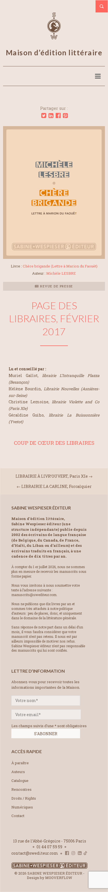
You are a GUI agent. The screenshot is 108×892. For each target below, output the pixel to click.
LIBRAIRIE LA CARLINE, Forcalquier (56, 486)
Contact (17, 815)
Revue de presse (56, 286)
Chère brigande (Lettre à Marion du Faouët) (60, 266)
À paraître (20, 762)
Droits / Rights (23, 798)
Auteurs (18, 771)
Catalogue (20, 780)
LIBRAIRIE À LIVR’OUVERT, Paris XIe (52, 476)
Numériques (22, 807)
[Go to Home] (49, 867)
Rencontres (21, 789)
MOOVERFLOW (58, 877)
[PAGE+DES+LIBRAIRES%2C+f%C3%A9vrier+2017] (43, 116)
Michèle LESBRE (61, 273)
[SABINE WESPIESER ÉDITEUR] (54, 37)
